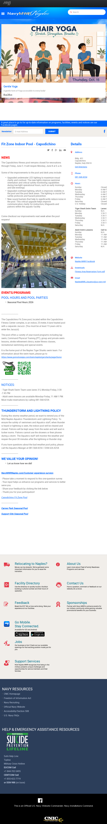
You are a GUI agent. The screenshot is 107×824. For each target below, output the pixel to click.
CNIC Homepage (12, 693)
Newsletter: (7, 131)
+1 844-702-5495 (12, 771)
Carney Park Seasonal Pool (14, 508)
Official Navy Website (14, 706)
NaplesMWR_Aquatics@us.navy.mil (90, 281)
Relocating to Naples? (31, 563)
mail (65, 150)
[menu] (2, 13)
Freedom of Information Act (17, 698)
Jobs (18, 641)
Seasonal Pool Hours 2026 (20, 302)
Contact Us (75, 583)
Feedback (22, 602)
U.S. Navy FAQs (11, 715)
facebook (104, 131)
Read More (7, 94)
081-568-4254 (81, 177)
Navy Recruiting (11, 702)
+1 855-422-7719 (12, 778)
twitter (48, 150)
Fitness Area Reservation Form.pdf (90, 271)
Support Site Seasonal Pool (14, 514)
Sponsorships (77, 602)
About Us (74, 563)
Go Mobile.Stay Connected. (27, 624)
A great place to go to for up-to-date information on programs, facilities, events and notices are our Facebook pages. (49, 123)
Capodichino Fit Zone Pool (14, 497)
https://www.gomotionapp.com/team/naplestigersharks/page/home (31, 357)
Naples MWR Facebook (85, 261)
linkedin (60, 150)
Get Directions (81, 166)
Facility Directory (27, 583)
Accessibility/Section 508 (16, 711)
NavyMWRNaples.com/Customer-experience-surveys (27, 473)
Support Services (27, 661)
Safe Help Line (11, 756)
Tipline (7, 759)
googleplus (56, 150)
